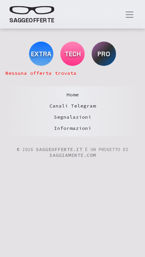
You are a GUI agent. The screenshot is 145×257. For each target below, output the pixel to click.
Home (73, 94)
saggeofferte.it (59, 149)
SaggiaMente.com (72, 155)
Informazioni (72, 128)
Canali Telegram (72, 106)
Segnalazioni (72, 117)
